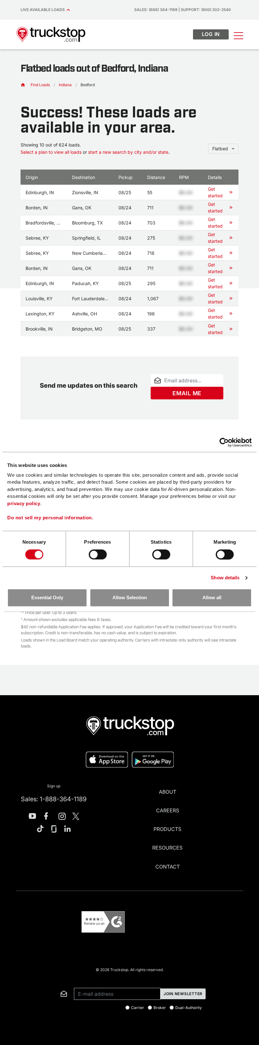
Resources (167, 848)
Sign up (53, 786)
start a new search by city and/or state (128, 152)
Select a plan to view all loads (51, 152)
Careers (167, 810)
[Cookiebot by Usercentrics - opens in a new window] (224, 442)
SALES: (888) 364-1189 (156, 9)
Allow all (211, 597)
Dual (188, 1008)
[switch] (98, 554)
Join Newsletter (183, 993)
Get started (215, 192)
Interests (25, 978)
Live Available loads (44, 9)
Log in (211, 34)
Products (167, 829)
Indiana (65, 84)
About (167, 792)
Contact (167, 866)
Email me (187, 393)
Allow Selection (129, 597)
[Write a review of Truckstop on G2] (103, 922)
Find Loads (40, 84)
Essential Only (47, 597)
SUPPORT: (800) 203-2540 (206, 9)
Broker (160, 1008)
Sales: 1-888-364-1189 (54, 799)
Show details (225, 577)
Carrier (137, 1008)
